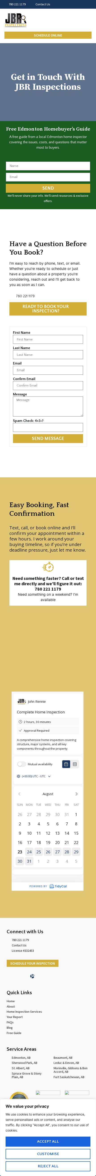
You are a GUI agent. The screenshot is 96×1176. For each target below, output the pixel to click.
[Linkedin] (17, 976)
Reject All (48, 1166)
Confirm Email (24, 379)
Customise (48, 1154)
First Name (21, 333)
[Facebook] (24, 976)
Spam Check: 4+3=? (28, 421)
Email (17, 363)
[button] (88, 20)
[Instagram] (40, 976)
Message (20, 394)
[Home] (9, 976)
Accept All (48, 1141)
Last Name (21, 348)
